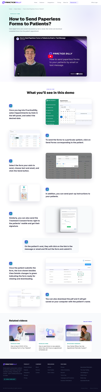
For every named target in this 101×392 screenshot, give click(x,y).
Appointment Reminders (86, 367)
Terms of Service (94, 388)
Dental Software (28, 367)
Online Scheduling (65, 370)
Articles (49, 367)
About (37, 367)
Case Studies (51, 370)
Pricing (59, 2)
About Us (65, 2)
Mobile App (83, 378)
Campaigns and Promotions (67, 378)
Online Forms (83, 375)
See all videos (87, 321)
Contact (37, 372)
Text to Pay (63, 375)
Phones (62, 367)
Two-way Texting (84, 370)
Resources (73, 2)
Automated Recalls (84, 380)
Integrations (51, 2)
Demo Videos (17, 9)
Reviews (26, 375)
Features (42, 2)
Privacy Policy (84, 388)
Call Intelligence (84, 372)
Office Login (94, 2)
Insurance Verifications (66, 380)
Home (35, 2)
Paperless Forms (15, 13)
